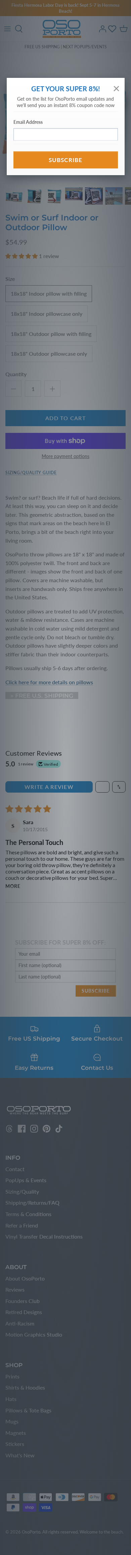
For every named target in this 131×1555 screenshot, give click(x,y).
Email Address (28, 122)
